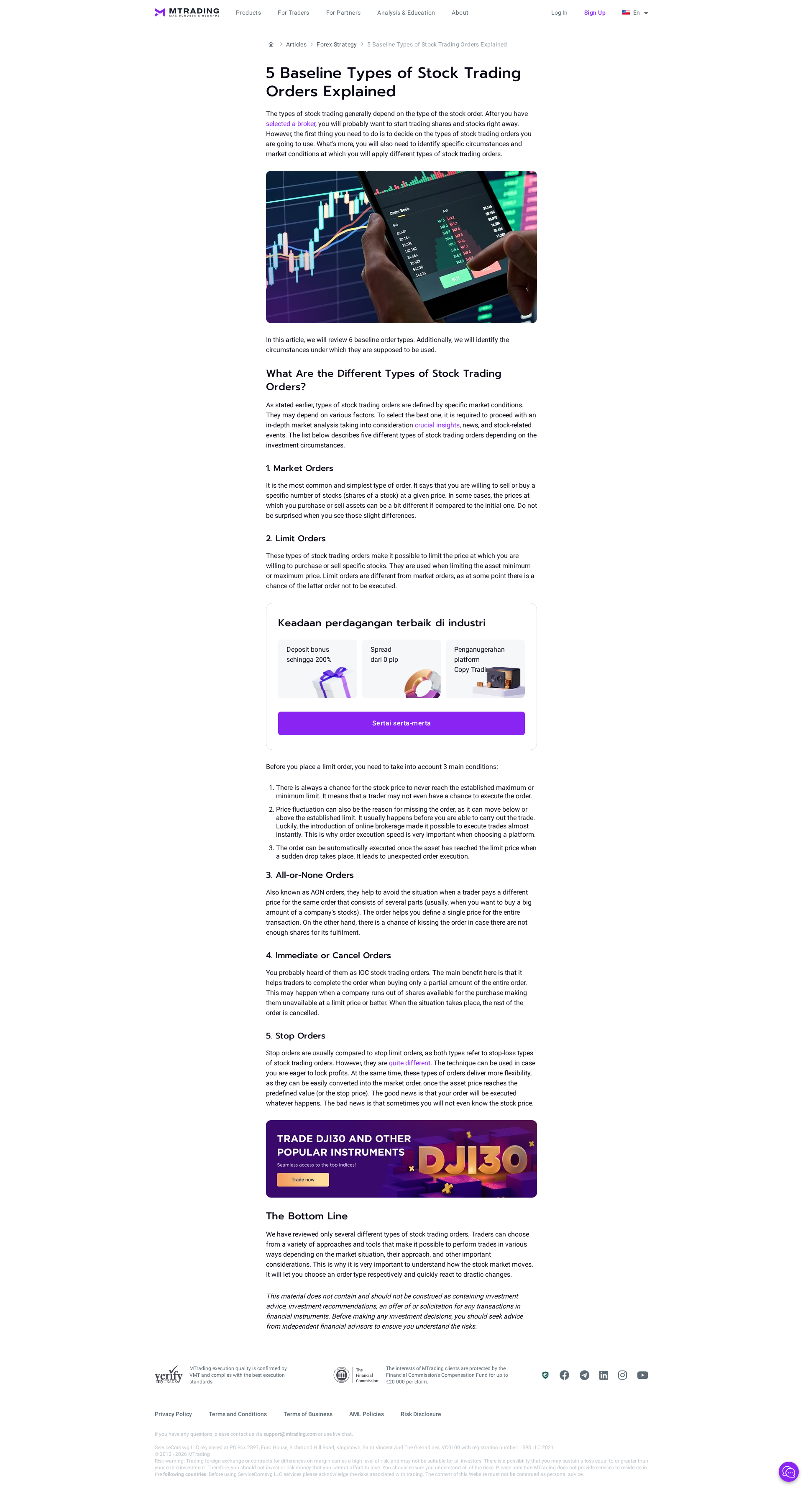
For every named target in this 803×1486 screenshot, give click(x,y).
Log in (559, 12)
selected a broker (290, 124)
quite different (408, 1063)
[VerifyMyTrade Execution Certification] (169, 1375)
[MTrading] (187, 12)
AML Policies (366, 1414)
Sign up (595, 12)
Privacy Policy (173, 1414)
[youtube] (642, 1375)
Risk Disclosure (421, 1414)
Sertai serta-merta (401, 723)
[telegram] (584, 1375)
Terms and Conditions (238, 1414)
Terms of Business (308, 1414)
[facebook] (565, 1375)
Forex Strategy (337, 44)
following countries (184, 1474)
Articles (296, 44)
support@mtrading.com (290, 1434)
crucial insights (436, 425)
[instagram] (622, 1375)
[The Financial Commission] (356, 1375)
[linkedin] (603, 1375)
